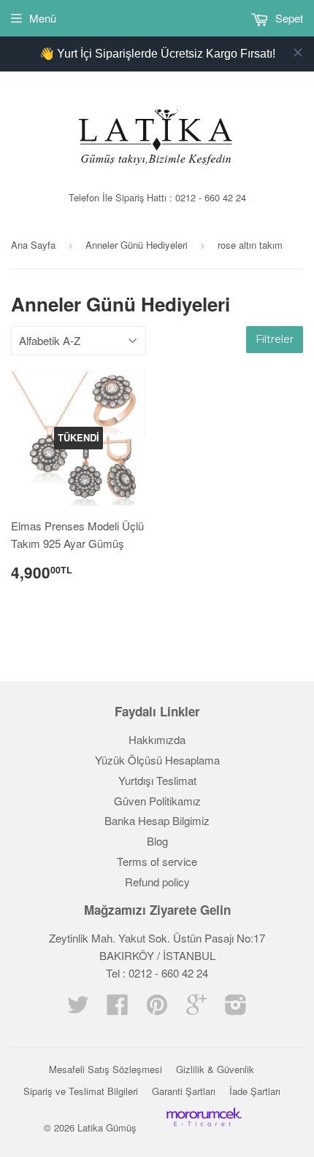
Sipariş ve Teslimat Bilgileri (80, 1091)
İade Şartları (254, 1091)
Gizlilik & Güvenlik (215, 1069)
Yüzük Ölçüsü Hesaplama (157, 759)
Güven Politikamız (157, 800)
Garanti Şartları (183, 1091)
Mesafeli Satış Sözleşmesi (105, 1069)
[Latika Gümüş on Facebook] (118, 1008)
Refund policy (157, 881)
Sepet (287, 18)
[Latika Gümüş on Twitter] (78, 1008)
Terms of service (157, 861)
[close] (298, 52)
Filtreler (275, 339)
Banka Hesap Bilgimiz (157, 820)
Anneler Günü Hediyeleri (136, 245)
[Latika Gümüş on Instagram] (236, 1008)
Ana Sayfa (33, 245)
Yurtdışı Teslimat (157, 780)
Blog (157, 840)
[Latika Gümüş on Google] (196, 1008)
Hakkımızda (157, 739)
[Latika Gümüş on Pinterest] (157, 1008)
